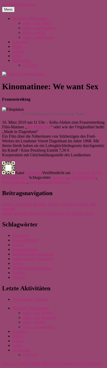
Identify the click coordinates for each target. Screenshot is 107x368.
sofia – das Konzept (39, 28)
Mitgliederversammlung (31, 268)
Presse (17, 46)
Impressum (21, 60)
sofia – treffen (34, 32)
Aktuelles (20, 42)
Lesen (17, 263)
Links (17, 56)
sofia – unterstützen (39, 37)
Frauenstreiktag (14, 182)
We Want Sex (39, 127)
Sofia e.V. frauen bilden (21, 363)
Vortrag (18, 277)
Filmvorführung (83, 177)
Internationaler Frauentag (49, 182)
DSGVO (30, 65)
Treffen (18, 272)
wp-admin (33, 173)
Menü (8, 9)
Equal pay (60, 177)
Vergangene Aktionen (30, 299)
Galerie (18, 51)
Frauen (18, 244)
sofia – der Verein (37, 23)
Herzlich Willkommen (30, 18)
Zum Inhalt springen (18, 4)
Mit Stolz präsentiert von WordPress (71, 363)
